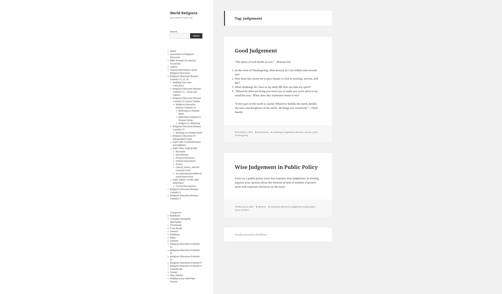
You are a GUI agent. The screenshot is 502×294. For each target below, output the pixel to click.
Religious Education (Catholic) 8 (186, 262)
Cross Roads (176, 228)
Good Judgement (256, 50)
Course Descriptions (186, 186)
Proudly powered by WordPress (251, 234)
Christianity (176, 225)
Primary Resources (185, 157)
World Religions (183, 12)
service (308, 132)
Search (173, 31)
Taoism (173, 272)
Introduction (182, 154)
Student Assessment (186, 160)
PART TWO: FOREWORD (185, 148)
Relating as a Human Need (189, 132)
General (174, 231)
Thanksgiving (241, 135)
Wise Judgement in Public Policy (276, 166)
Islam (173, 237)
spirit (315, 132)
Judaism (174, 240)
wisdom (245, 209)
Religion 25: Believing (189, 123)
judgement (289, 132)
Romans (299, 132)
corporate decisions (280, 206)
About (173, 51)
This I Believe (176, 275)
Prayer (179, 164)
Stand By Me (176, 269)
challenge (278, 132)
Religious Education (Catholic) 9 (186, 265)
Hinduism (175, 234)
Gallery (173, 66)
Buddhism (175, 215)
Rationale (180, 151)
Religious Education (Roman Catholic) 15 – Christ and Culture (187, 91)
